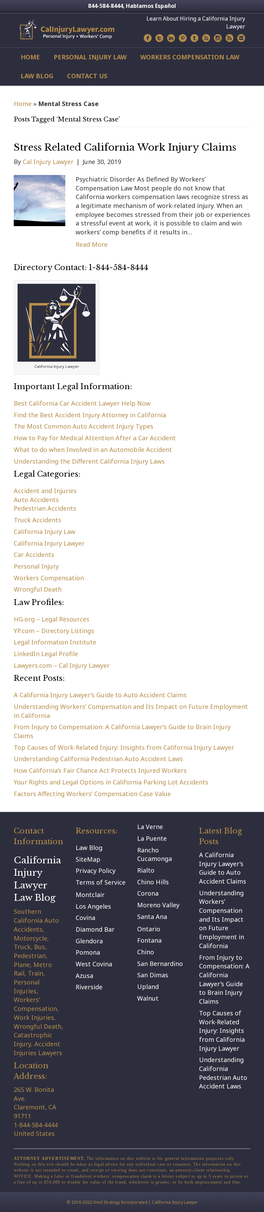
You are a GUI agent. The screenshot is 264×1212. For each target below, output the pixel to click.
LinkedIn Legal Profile (46, 654)
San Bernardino (160, 963)
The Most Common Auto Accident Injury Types (83, 426)
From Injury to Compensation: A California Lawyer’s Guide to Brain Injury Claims (224, 979)
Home (30, 57)
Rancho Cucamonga (154, 854)
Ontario (148, 929)
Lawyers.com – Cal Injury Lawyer (62, 665)
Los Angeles (93, 906)
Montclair (90, 894)
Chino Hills (153, 882)
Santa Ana (152, 916)
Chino (145, 952)
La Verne (150, 827)
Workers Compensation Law (189, 57)
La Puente (152, 838)
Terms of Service (100, 882)
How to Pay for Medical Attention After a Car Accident (95, 438)
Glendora (89, 941)
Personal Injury (36, 566)
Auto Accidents (36, 500)
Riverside (89, 987)
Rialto (145, 870)
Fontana (149, 940)
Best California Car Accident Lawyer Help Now (82, 403)
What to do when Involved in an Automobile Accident (93, 449)
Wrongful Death (38, 589)
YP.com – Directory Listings (54, 631)
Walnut (147, 998)
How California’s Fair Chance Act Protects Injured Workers (100, 770)
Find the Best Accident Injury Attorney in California (90, 415)
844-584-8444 (105, 6)
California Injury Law (44, 531)
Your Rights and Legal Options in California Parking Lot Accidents (111, 782)
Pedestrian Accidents (45, 508)
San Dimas (152, 975)
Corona (147, 893)
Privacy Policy (96, 870)
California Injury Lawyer (49, 543)
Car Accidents (34, 554)
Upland (148, 986)
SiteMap (88, 859)
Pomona (88, 952)
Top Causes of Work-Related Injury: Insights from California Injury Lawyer (124, 747)
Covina (85, 917)
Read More (92, 244)
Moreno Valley (158, 905)
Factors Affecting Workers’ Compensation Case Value (92, 794)
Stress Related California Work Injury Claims (125, 147)
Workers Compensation (49, 578)
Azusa (84, 975)
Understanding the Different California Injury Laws (89, 461)
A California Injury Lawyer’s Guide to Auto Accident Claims (100, 695)
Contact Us (87, 76)
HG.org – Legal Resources (51, 619)
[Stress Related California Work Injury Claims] (39, 200)
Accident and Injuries (45, 491)
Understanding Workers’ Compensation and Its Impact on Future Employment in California (221, 919)
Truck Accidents (37, 520)
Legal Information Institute (55, 642)
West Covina (94, 964)
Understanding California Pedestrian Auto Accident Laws (98, 759)
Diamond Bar (95, 929)
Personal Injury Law (90, 57)
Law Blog (37, 76)
